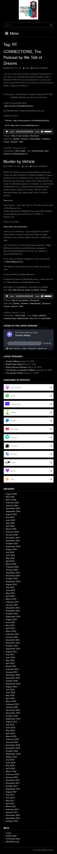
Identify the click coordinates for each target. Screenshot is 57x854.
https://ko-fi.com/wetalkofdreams (24, 125)
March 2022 (11, 631)
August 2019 (11, 722)
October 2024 (12, 543)
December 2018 (13, 745)
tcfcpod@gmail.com (14, 262)
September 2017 (13, 789)
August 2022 (11, 619)
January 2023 (12, 605)
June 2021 (10, 657)
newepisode (22, 319)
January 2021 (12, 672)
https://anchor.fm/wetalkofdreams (18, 106)
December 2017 (13, 780)
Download (34, 136)
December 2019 (13, 710)
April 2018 (10, 768)
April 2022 (10, 628)
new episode (38, 151)
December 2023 (13, 573)
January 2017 (12, 812)
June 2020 (10, 692)
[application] (28, 131)
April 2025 (10, 526)
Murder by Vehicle (19, 161)
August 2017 (11, 792)
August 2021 (11, 651)
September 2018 (13, 754)
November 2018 (13, 748)
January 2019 (12, 742)
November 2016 (13, 818)
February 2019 (12, 739)
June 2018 (10, 762)
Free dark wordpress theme (43, 850)
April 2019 (10, 733)
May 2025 (10, 523)
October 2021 (12, 646)
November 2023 (13, 576)
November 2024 (13, 540)
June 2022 (10, 622)
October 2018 (12, 751)
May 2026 (10, 497)
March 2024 (11, 564)
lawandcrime (9, 319)
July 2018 (10, 760)
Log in (8, 833)
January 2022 (12, 637)
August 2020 (11, 687)
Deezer (14, 142)
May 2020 (10, 695)
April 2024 (10, 561)
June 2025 (10, 520)
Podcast (33, 319)
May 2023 (10, 593)
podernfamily (18, 154)
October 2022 (12, 614)
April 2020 (10, 698)
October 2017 (12, 786)
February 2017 (12, 809)
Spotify (16, 139)
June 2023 (10, 590)
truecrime (45, 319)
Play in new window (20, 136)
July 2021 (10, 654)
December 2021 (13, 640)
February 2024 (12, 567)
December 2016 (13, 815)
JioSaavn (46, 139)
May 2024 (10, 558)
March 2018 (11, 771)
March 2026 (11, 500)
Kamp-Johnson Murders (16, 367)
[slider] (48, 131)
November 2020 (13, 678)
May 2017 (10, 800)
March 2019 (11, 736)
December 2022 (13, 608)
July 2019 (10, 725)
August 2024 (11, 549)
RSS (21, 142)
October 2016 (12, 821)
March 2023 (11, 599)
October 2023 (12, 578)
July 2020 (10, 689)
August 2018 (11, 757)
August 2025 (11, 514)
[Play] (7, 131)
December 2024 (13, 538)
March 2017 (11, 806)
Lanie (26, 68)
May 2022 (10, 625)
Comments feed (13, 839)
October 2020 (12, 681)
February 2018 (12, 774)
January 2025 (12, 535)
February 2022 (12, 634)
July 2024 (10, 552)
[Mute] (42, 131)
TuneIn (6, 142)
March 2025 (11, 529)
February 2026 (12, 502)
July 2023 (10, 587)
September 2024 (13, 546)
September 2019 (13, 719)
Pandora (24, 139)
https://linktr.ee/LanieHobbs (15, 226)
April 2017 (10, 803)
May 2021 (10, 660)
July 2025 (10, 517)
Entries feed (11, 836)
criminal (42, 316)
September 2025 (13, 511)
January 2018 (12, 777)
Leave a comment (40, 68)
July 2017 (10, 795)
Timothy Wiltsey (13, 361)
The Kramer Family (14, 373)
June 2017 (10, 798)
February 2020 (12, 704)
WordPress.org (12, 842)
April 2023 (10, 596)
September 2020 (13, 684)
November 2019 (13, 713)
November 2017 (13, 783)
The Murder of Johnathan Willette (20, 370)
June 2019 (10, 727)
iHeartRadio (35, 139)
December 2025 (13, 508)
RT (27, 154)
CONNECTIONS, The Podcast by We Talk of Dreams (22, 57)
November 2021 (13, 643)
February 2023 (12, 602)
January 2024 (12, 570)
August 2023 (11, 584)
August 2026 (11, 494)
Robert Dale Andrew (14, 364)
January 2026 (12, 505)
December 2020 (13, 675)
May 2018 (10, 765)
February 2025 (12, 532)
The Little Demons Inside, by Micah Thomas (27, 290)
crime (34, 316)
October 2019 (12, 716)
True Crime (20, 151)
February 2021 (12, 669)
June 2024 (10, 555)
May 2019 (10, 730)
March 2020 (11, 701)
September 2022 (13, 616)
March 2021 (11, 666)
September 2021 (13, 649)
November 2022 (13, 611)
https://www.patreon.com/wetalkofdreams (31, 120)
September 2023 (13, 581)
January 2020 (12, 707)
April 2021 (10, 663)
